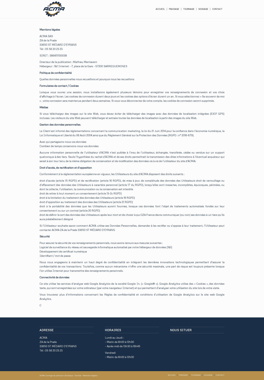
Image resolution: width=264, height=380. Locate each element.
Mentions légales (90, 375)
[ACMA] (54, 9)
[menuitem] (160, 9)
